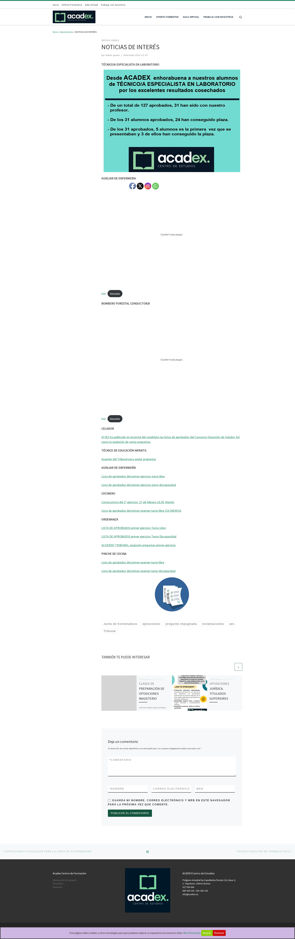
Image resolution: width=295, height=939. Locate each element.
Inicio (55, 31)
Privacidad (58, 883)
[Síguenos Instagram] (236, 5)
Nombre (116, 788)
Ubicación (57, 887)
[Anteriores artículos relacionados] (230, 667)
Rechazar (219, 933)
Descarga (115, 293)
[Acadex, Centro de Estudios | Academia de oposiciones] (74, 16)
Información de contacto (65, 880)
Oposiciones (66, 31)
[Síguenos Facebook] (232, 5)
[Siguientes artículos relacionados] (238, 667)
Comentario (120, 759)
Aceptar (207, 933)
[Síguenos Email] (241, 5)
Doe (103, 293)
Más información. (192, 933)
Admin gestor (113, 55)
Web (199, 788)
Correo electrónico (171, 790)
